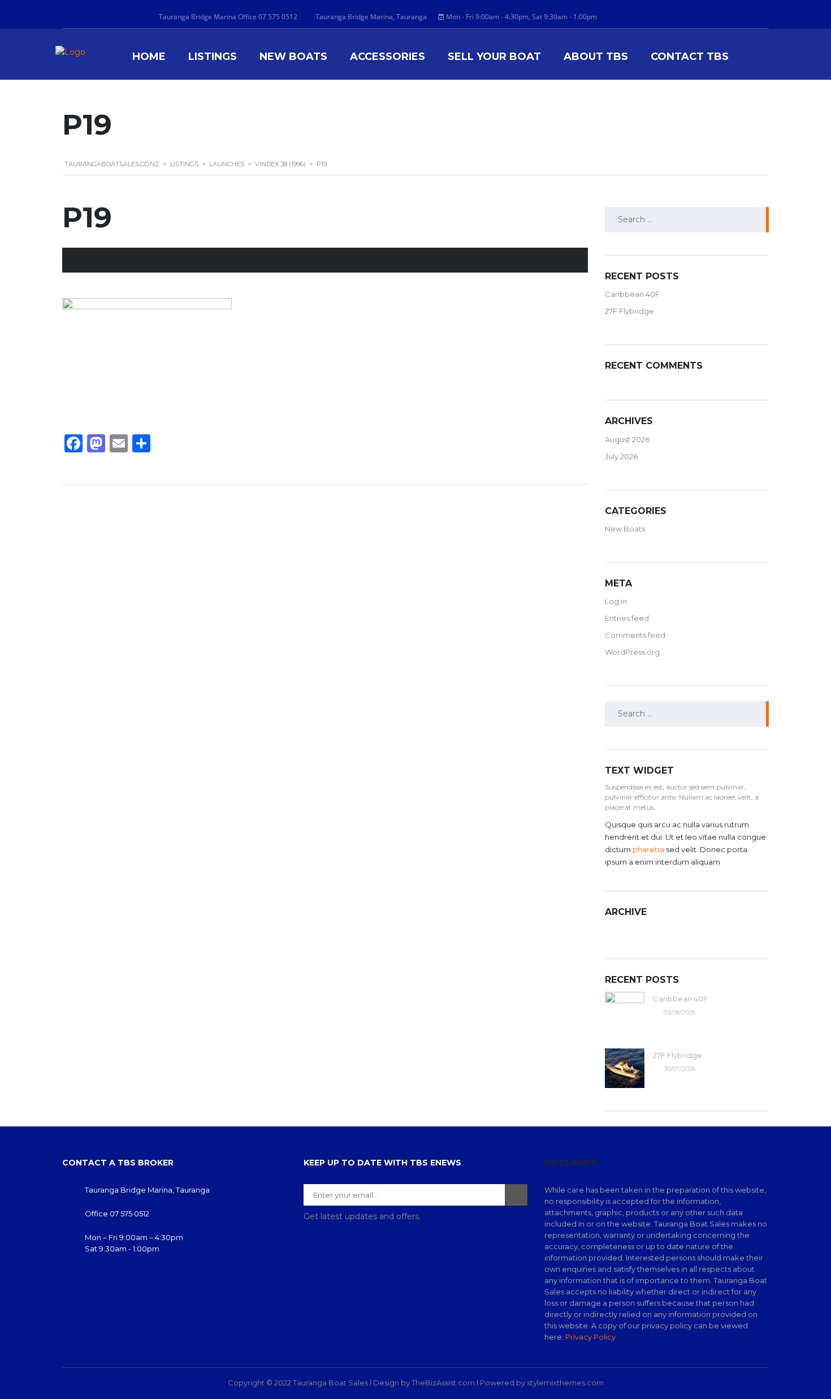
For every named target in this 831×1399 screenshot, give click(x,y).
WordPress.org (632, 652)
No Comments (554, 260)
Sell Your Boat (494, 57)
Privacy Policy (590, 1336)
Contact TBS (690, 57)
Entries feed (627, 618)
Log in (616, 601)
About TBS (596, 57)
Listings (212, 57)
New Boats (293, 57)
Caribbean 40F (632, 294)
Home (149, 57)
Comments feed (635, 635)
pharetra (648, 849)
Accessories (387, 57)
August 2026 (627, 439)
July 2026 (621, 456)
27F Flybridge (629, 311)
